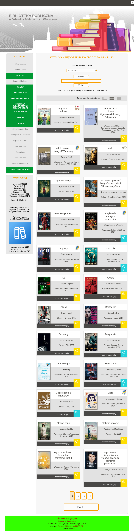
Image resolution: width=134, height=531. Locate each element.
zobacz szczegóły (62, 130)
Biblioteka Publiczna (31, 16)
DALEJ (81, 507)
